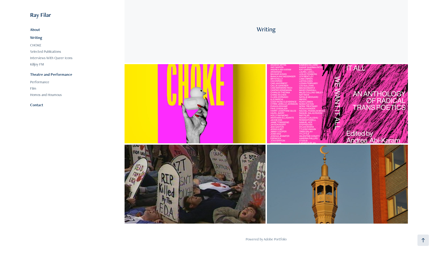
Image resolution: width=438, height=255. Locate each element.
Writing (36, 37)
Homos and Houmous (46, 94)
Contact (36, 104)
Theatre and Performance (51, 74)
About (35, 29)
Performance (39, 82)
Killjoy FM (37, 64)
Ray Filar (40, 15)
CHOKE (35, 45)
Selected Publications (45, 51)
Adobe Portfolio (275, 239)
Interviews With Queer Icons (51, 58)
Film (33, 88)
